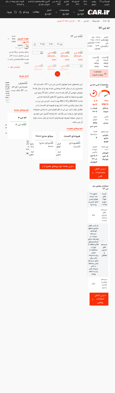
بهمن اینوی (94, 3)
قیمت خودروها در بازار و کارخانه (15, 3)
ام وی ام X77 (75, 3)
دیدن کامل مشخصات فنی (100, 172)
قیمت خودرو (80, 12)
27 (58, 44)
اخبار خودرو (48, 12)
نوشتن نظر (15, 67)
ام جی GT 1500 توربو (65, 21)
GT (79, 21)
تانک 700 (85, 3)
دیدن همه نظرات (13, 39)
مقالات (36, 12)
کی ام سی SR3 (56, 3)
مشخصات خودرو (64, 12)
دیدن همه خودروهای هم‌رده (59, 166)
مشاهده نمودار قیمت (97, 73)
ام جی (86, 21)
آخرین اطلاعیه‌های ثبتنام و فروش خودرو (39, 3)
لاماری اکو (66, 3)
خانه (105, 21)
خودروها (96, 21)
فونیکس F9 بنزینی (105, 3)
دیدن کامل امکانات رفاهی (100, 299)
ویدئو (26, 12)
